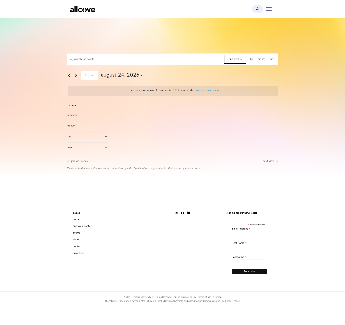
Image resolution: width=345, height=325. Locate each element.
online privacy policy (185, 297)
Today (89, 75)
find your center (82, 226)
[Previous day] (69, 75)
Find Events (235, 59)
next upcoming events (208, 90)
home (76, 219)
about (76, 239)
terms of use (204, 297)
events (76, 233)
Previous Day (79, 161)
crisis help (78, 253)
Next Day (268, 161)
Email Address (241, 228)
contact (77, 246)
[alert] (173, 91)
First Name (239, 243)
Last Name (239, 257)
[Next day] (76, 75)
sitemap (217, 297)
